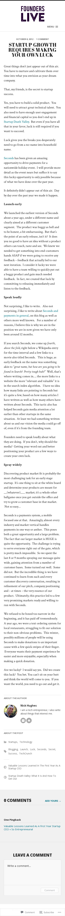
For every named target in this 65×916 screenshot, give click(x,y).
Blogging (13, 749)
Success (12, 753)
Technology (26, 741)
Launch (24, 749)
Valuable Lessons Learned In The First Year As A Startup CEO (34, 767)
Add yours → (53, 800)
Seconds (9, 158)
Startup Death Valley (16, 122)
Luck (32, 749)
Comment (49, 890)
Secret (51, 749)
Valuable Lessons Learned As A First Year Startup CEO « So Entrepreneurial (32, 827)
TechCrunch (25, 753)
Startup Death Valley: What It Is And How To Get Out (32, 777)
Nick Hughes (28, 705)
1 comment (42, 39)
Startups (12, 741)
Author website (29, 720)
